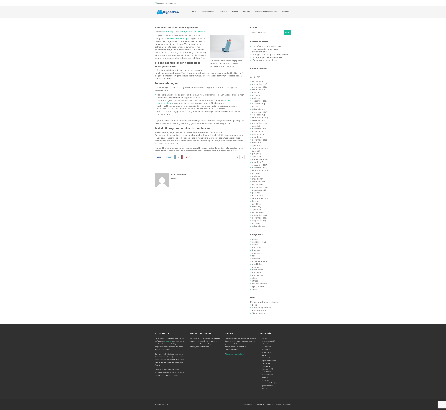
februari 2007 (258, 181)
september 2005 (260, 198)
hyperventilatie (208, 12)
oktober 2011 (258, 131)
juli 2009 (256, 151)
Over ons (285, 12)
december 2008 (259, 159)
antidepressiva (259, 242)
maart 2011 (257, 137)
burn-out (256, 250)
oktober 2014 (258, 103)
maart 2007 (257, 179)
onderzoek (257, 272)
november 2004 (259, 218)
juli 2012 (256, 126)
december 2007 (259, 165)
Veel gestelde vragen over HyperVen (270, 54)
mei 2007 (256, 176)
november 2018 (259, 87)
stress (255, 281)
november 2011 (259, 129)
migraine (256, 267)
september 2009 (260, 148)
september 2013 (260, 117)
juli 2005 (256, 201)
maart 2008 (257, 162)
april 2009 (256, 156)
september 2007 (260, 170)
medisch (235, 12)
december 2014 (259, 101)
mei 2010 (256, 142)
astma (182, 32)
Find (287, 32)
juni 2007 (256, 173)
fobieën (256, 258)
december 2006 (259, 187)
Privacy (279, 404)
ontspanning (258, 275)
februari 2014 (258, 109)
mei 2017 (256, 92)
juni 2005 (256, 204)
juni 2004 (256, 223)
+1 (178, 157)
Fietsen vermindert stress (265, 60)
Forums (246, 12)
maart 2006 (257, 195)
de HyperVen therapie (178, 38)
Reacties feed (259, 310)
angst (255, 239)
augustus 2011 (259, 134)
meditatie (257, 264)
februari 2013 (258, 120)
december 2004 (259, 215)
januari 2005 (258, 212)
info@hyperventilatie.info (166, 3)
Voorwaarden (247, 404)
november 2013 (259, 112)
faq (254, 256)
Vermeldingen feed (261, 307)
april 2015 (256, 98)
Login (254, 305)
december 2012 (259, 123)
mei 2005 (256, 207)
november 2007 (259, 168)
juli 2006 (256, 193)
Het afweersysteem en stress (267, 46)
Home (194, 12)
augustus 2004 (259, 220)
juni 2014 (256, 106)
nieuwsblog (257, 270)
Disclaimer (269, 404)
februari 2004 (258, 226)
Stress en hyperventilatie (266, 12)
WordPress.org (259, 313)
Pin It (187, 157)
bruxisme (256, 247)
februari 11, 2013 (167, 32)
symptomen (258, 286)
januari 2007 (258, 184)
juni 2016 (256, 95)
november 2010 (259, 140)
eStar (169, 341)
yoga (254, 289)
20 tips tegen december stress (267, 57)
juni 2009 (256, 154)
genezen (223, 12)
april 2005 (256, 209)
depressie (257, 253)
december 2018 (259, 84)
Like (159, 157)
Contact (259, 404)
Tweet (169, 157)
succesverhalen (200, 32)
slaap (254, 278)
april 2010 (256, 145)
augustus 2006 (259, 190)
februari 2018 (258, 90)
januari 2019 (257, 81)
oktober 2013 (258, 115)
